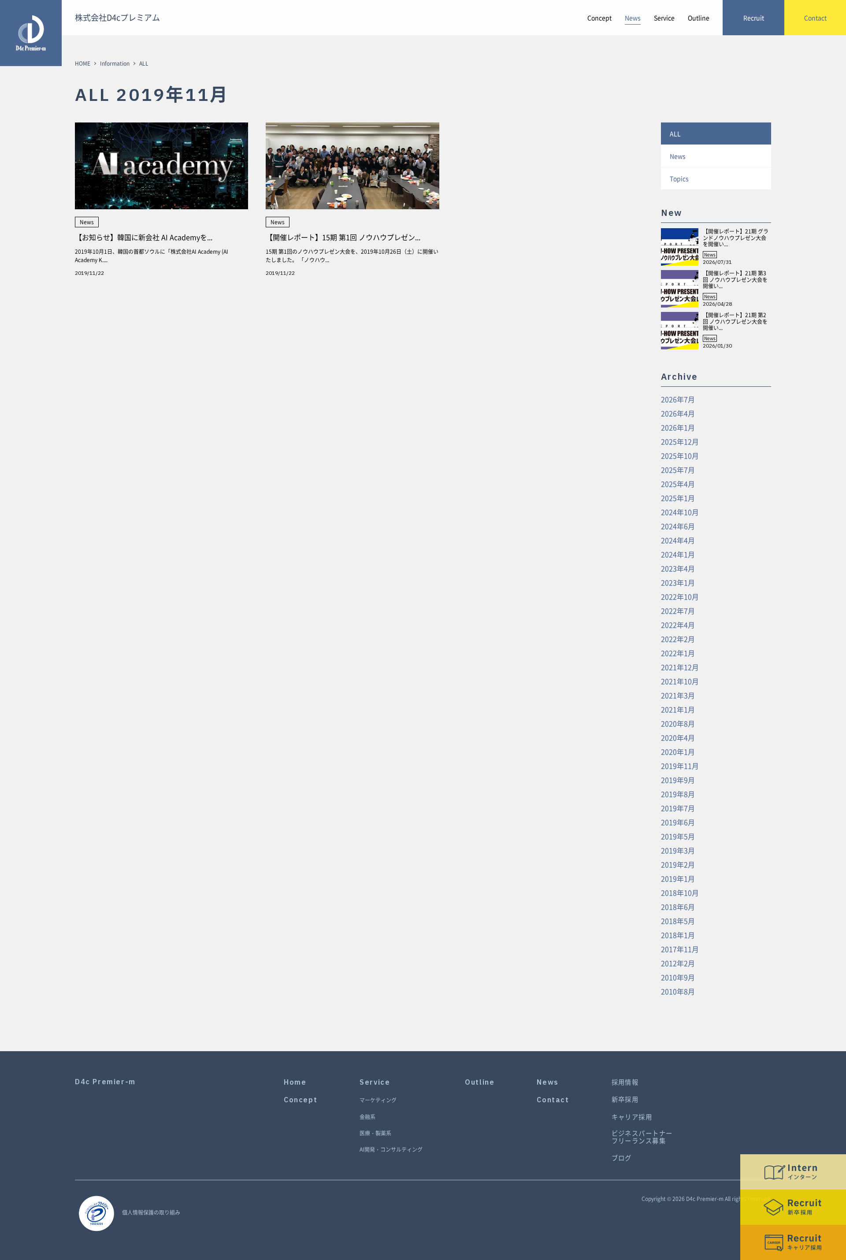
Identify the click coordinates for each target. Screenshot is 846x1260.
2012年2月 (678, 963)
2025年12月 (680, 441)
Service (664, 17)
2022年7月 (678, 610)
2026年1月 (678, 427)
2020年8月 (678, 723)
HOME (82, 63)
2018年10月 (680, 892)
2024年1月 (678, 554)
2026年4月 (678, 413)
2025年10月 (680, 455)
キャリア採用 (632, 1117)
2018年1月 (678, 935)
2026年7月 (678, 399)
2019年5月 (678, 836)
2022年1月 (678, 653)
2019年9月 (678, 780)
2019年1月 (678, 878)
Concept (599, 17)
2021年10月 (680, 681)
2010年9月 (678, 977)
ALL (675, 133)
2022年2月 (678, 639)
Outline (698, 17)
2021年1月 (678, 709)
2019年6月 (678, 822)
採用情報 (625, 1082)
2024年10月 (680, 512)
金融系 (367, 1117)
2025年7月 (678, 469)
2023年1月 (678, 582)
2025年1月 (678, 498)
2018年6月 (678, 906)
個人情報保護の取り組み (151, 1212)
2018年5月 (678, 920)
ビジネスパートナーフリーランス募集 (642, 1137)
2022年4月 (678, 624)
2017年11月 (680, 949)
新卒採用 (625, 1099)
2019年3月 (678, 850)
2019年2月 (678, 864)
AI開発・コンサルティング (391, 1149)
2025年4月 (678, 483)
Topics (679, 178)
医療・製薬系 (375, 1133)
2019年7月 (678, 808)
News (633, 17)
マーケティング (378, 1100)
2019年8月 (678, 794)
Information (115, 63)
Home (295, 1082)
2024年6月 (678, 526)
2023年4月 (678, 568)
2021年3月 (678, 695)
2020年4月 (678, 737)
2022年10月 (680, 596)
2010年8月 (678, 991)
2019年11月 (680, 765)
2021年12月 (680, 667)
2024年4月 (678, 540)
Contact (553, 1100)
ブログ (622, 1158)
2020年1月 (678, 751)
